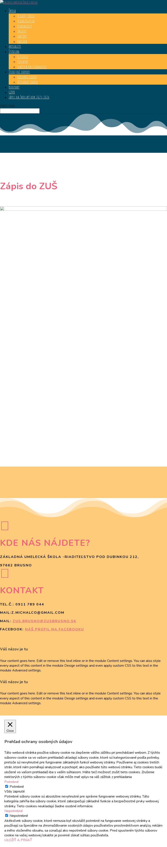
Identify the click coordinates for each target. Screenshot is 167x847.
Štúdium (14, 51)
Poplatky (22, 61)
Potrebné (17, 786)
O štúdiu (22, 56)
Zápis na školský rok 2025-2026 (29, 97)
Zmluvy (22, 31)
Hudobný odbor (27, 76)
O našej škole (26, 15)
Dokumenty (24, 26)
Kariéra (22, 41)
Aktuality (15, 46)
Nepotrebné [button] (13, 811)
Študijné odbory (19, 71)
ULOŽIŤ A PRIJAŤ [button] (18, 840)
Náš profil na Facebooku (54, 629)
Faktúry (22, 36)
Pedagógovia (26, 20)
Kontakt (14, 87)
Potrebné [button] (11, 782)
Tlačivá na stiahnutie (32, 66)
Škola (12, 10)
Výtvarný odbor (27, 81)
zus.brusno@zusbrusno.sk (44, 621)
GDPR (12, 92)
